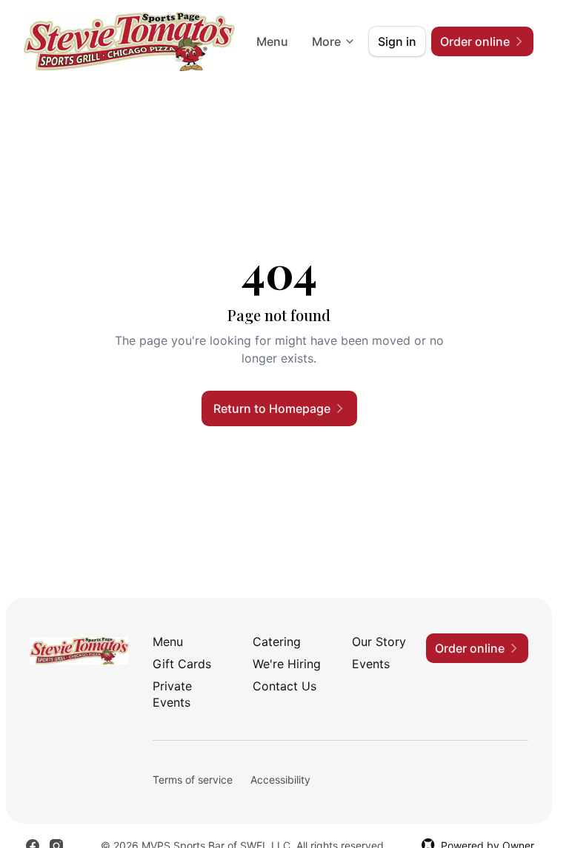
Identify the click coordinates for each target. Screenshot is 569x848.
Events (371, 663)
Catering (277, 641)
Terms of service (193, 779)
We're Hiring (287, 663)
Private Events (172, 694)
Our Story (379, 641)
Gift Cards (182, 663)
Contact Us (284, 686)
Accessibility (280, 779)
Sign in (397, 41)
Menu (272, 41)
